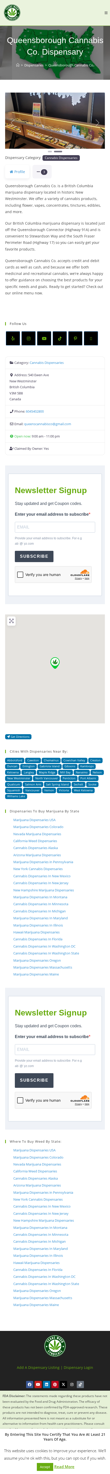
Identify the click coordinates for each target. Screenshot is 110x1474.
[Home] (17, 65)
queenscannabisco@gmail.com (47, 424)
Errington (29, 766)
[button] (12, 123)
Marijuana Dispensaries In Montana (40, 897)
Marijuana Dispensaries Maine (36, 974)
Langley (29, 772)
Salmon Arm (33, 784)
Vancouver (32, 790)
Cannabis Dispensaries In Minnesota (40, 904)
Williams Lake (16, 796)
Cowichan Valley (74, 760)
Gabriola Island (50, 766)
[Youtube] (44, 338)
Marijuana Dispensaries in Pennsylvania (43, 862)
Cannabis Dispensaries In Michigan (39, 911)
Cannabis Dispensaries (61, 158)
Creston (95, 760)
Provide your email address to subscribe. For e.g (48, 541)
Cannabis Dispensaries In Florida (37, 939)
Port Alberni (88, 778)
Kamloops (87, 766)
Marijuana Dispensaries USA (34, 820)
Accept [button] (45, 1467)
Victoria (64, 790)
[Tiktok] (80, 1384)
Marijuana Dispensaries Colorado (38, 826)
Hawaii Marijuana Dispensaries (36, 932)
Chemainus (51, 760)
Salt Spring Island (57, 784)
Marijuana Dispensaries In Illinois (38, 925)
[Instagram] (28, 338)
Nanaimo (82, 772)
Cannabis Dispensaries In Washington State (46, 953)
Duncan (12, 766)
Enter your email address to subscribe (52, 514)
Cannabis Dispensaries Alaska (35, 847)
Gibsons (69, 766)
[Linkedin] (46, 1384)
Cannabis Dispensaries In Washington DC (44, 946)
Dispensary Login (78, 1367)
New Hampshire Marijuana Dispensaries (43, 890)
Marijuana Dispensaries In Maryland (40, 918)
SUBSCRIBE (34, 556)
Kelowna (13, 772)
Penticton (69, 778)
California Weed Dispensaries (35, 841)
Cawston (33, 760)
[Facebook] (29, 1384)
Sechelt (78, 784)
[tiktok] (60, 338)
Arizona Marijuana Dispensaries (37, 855)
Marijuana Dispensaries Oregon (37, 960)
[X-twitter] (63, 1384)
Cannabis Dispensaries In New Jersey (41, 883)
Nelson (97, 772)
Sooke (92, 784)
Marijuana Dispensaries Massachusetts (42, 967)
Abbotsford (14, 760)
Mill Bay (65, 772)
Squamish (13, 790)
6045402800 (35, 411)
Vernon (49, 790)
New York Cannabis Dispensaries (38, 869)
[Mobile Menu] (106, 13)
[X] (91, 338)
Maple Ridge (47, 772)
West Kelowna (83, 790)
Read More (64, 1466)
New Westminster (18, 778)
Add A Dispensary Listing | (40, 1367)
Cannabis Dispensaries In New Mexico (42, 876)
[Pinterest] (75, 338)
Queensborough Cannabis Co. (71, 65)
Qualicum (13, 784)
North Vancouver (46, 778)
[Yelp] (13, 338)
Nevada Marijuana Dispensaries (37, 834)
